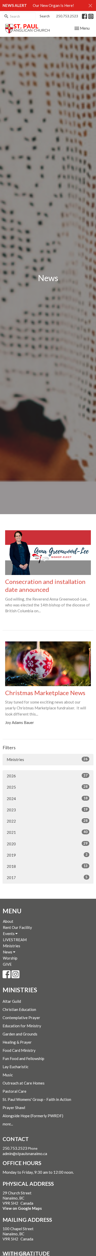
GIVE (7, 964)
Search (45, 16)
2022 (47, 821)
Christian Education (19, 1009)
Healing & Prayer (17, 1042)
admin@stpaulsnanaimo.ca (25, 1153)
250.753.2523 (67, 16)
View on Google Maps (22, 1208)
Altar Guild (12, 1001)
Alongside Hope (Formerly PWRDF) (33, 1115)
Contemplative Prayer (21, 1017)
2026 (47, 775)
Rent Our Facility (17, 927)
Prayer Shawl (14, 1107)
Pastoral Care (14, 1091)
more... (8, 1124)
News (8, 952)
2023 (47, 809)
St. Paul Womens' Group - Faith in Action (37, 1099)
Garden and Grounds (20, 1034)
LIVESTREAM (15, 939)
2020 (47, 843)
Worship (10, 958)
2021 (47, 832)
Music (8, 1075)
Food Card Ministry (19, 1050)
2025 (47, 787)
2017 (47, 877)
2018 (47, 866)
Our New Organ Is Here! (53, 5)
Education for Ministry (22, 1025)
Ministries (47, 759)
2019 (47, 854)
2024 (47, 798)
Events (9, 933)
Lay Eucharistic (15, 1066)
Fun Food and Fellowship (23, 1058)
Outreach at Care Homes (24, 1083)
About (8, 921)
